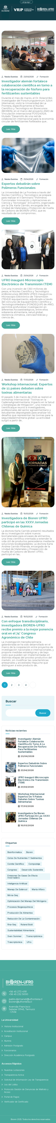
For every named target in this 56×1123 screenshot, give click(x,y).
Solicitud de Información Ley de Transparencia (26, 1079)
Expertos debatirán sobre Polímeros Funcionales (32, 764)
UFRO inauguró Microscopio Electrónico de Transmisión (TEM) (33, 780)
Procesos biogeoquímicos (20, 907)
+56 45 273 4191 (18, 991)
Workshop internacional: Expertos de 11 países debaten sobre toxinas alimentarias (27, 388)
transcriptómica (34, 936)
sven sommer (14, 936)
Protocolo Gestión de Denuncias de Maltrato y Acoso (26, 1090)
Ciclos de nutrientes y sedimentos (24, 858)
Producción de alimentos (20, 913)
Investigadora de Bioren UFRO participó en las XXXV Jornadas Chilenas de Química (25, 522)
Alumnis (7, 1040)
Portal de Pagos (11, 1097)
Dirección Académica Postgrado (19, 1055)
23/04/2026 (29, 77)
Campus (8, 1036)
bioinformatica (14, 852)
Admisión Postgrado (13, 1045)
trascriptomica (14, 942)
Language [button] (26, 2)
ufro (29, 942)
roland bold (27, 924)
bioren (29, 852)
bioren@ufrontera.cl (20, 1001)
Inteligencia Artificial (17, 883)
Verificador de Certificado (16, 1101)
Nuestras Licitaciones (14, 1070)
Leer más (10, 129)
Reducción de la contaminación (23, 918)
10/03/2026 (28, 513)
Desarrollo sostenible (32, 869)
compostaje (34, 864)
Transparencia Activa (14, 1075)
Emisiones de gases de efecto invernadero (22, 876)
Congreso (12, 869)
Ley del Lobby (11, 1084)
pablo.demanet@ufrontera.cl (25, 999)
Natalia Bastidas (11, 77)
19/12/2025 (28, 616)
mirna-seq (12, 895)
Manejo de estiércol (17, 889)
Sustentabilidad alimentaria (20, 930)
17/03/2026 (28, 380)
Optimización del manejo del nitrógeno (26, 901)
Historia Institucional (13, 1026)
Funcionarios (10, 1050)
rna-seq (11, 924)
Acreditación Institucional (16, 1031)
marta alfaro (38, 889)
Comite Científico (15, 864)
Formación (44, 77)
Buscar (11, 701)
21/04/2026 (28, 179)
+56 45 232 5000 (18, 994)
